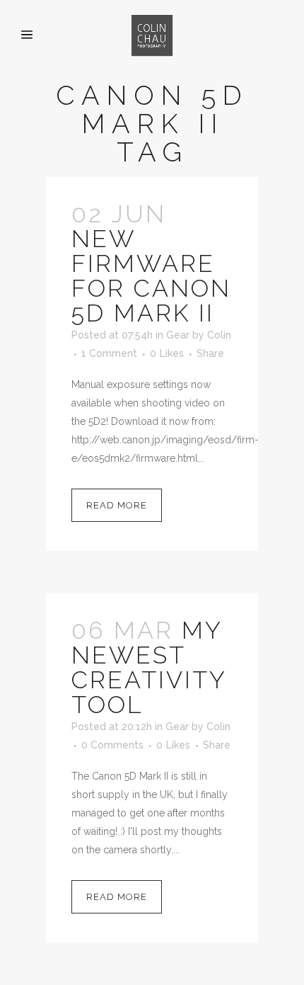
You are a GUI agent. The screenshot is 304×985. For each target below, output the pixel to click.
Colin (219, 335)
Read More (116, 505)
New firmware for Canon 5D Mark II (151, 275)
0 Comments (112, 745)
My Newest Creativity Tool (148, 667)
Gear (177, 335)
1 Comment (109, 353)
